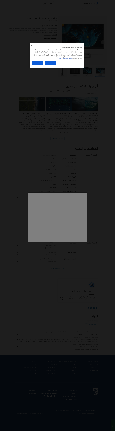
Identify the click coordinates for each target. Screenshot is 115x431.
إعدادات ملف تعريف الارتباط (75, 63)
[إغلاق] (32, 45)
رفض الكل (50, 63)
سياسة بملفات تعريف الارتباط (65, 58)
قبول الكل (38, 63)
